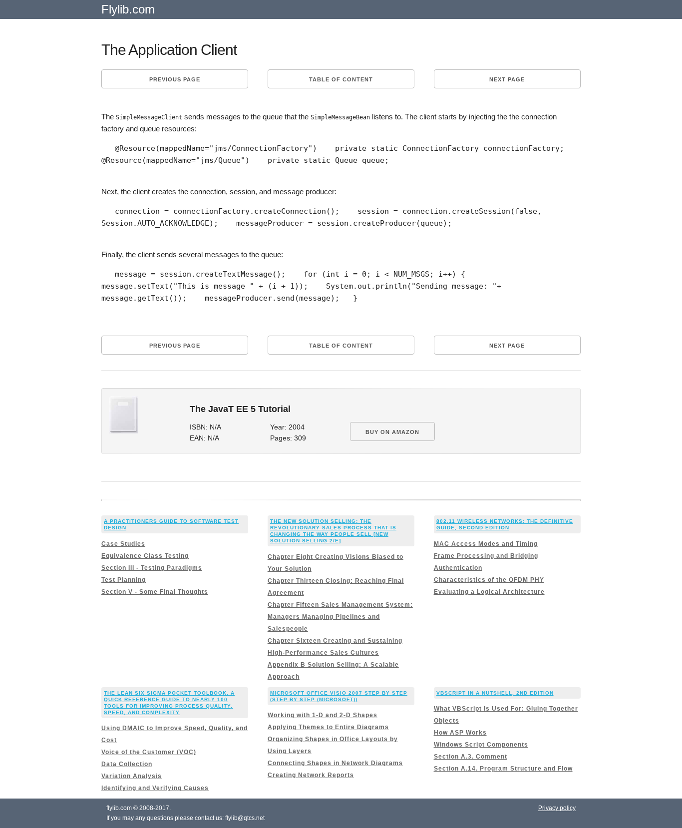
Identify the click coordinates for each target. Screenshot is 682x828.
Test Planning (123, 579)
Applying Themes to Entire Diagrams (328, 727)
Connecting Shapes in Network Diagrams (335, 763)
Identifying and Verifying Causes (155, 788)
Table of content (341, 79)
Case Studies (123, 543)
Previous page (174, 79)
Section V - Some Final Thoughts (154, 591)
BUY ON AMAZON (392, 432)
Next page (507, 79)
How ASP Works (460, 732)
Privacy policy (557, 808)
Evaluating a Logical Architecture (489, 591)
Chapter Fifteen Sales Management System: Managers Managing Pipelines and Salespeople (340, 616)
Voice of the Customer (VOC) (148, 752)
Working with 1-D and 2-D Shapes (322, 715)
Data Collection (126, 764)
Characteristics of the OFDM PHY (489, 579)
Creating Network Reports (311, 775)
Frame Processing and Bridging (486, 555)
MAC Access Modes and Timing (486, 543)
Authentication (458, 567)
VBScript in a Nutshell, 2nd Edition (495, 693)
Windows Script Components (481, 744)
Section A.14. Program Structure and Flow (503, 768)
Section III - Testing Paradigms (151, 567)
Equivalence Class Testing (145, 555)
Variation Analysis (131, 776)
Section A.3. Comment (470, 756)
